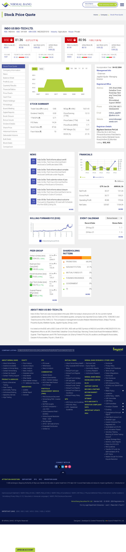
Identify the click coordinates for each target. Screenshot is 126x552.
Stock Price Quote (10, 66)
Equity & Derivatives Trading (9, 384)
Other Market (27, 378)
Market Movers (47, 375)
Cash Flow (7, 97)
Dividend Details (9, 124)
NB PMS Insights (48, 404)
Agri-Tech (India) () (38, 282)
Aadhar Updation (117, 493)
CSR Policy (109, 401)
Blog (87, 383)
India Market (27, 376)
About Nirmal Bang (9, 363)
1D (68, 68)
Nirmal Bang (16, 5)
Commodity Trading (9, 390)
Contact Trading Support (11, 376)
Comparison (8, 147)
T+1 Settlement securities (31, 383)
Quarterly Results (9, 86)
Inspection (109, 393)
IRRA (86, 413)
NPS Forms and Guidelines (75, 402)
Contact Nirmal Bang (10, 371)
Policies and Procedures (113, 368)
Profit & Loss (8, 82)
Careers (88, 395)
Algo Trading (7, 397)
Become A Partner (92, 389)
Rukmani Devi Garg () (35, 265)
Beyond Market (91, 392)
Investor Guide (50, 479)
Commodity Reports (92, 368)
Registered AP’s (110, 424)
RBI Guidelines (110, 447)
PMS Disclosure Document (51, 397)
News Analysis (27, 371)
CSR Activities (111, 404)
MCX (31, 511)
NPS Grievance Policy (112, 383)
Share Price (7, 128)
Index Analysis (27, 368)
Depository (27, 479)
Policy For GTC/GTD (112, 444)
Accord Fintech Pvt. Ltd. (116, 521)
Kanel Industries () (38, 274)
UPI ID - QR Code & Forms (51, 424)
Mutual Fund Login (72, 371)
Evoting (108, 410)
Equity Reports (90, 366)
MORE (71, 209)
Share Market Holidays (30, 380)
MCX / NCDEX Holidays (50, 380)
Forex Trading (7, 387)
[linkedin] (62, 466)
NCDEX (48, 511)
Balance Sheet (8, 78)
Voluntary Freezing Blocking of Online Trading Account (114, 434)
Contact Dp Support (9, 373)
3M (75, 68)
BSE (34, 69)
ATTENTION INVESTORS (11, 479)
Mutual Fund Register (73, 373)
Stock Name (89, 4)
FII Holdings (7, 105)
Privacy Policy (110, 366)
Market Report (27, 392)
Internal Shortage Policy (113, 439)
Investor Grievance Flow (113, 422)
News (5, 74)
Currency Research (92, 371)
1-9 (73, 350)
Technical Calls (90, 363)
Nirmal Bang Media (92, 377)
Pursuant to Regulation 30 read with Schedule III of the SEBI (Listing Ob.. (52, 202)
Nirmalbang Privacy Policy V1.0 (12, 496)
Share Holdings (9, 101)
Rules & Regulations (112, 373)
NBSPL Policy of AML (27, 493)
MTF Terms (109, 454)
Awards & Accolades (9, 366)
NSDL (42, 511)
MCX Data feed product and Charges (50, 384)
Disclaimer (109, 363)
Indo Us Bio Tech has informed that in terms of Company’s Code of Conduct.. (51, 192)
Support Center (91, 386)
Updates (25, 390)
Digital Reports (8, 112)
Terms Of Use (110, 371)
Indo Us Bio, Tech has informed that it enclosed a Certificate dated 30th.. (49, 162)
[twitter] (59, 466)
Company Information (11, 70)
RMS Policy (110, 391)
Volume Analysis (28, 366)
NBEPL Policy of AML (43, 493)
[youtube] (66, 466)
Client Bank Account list (113, 417)
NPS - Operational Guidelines (71, 408)
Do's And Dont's (91, 401)
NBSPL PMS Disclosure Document (61, 496)
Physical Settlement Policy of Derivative (97, 493)
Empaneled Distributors (50, 426)
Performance (47, 366)
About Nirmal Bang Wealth (74, 363)
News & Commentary (49, 377)
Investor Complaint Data (93, 406)
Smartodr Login (111, 420)
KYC (40, 479)
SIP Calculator (70, 380)
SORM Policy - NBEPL (113, 396)
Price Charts (8, 93)
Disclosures (109, 376)
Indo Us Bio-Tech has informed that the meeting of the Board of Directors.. (49, 182)
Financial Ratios (9, 89)
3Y (83, 68)
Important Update (92, 410)
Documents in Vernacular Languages (36, 496)
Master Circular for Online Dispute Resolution (114, 458)
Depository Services (9, 395)
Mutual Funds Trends (73, 385)
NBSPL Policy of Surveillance (61, 493)
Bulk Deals (7, 139)
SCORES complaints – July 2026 (50, 408)
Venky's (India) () (37, 256)
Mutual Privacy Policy (73, 395)
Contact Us (46, 429)
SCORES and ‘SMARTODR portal (114, 387)
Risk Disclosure (110, 378)
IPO (35, 479)
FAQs (68, 376)
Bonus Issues (8, 120)
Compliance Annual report (113, 413)
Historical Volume (10, 131)
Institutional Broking (9, 392)
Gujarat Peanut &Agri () (35, 291)
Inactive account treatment (10, 493)
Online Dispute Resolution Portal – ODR (51, 418)
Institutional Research (93, 373)
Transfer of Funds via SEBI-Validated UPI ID (113, 450)
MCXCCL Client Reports (113, 442)
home (96, 15)
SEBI (17, 511)
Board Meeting (8, 109)
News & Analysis (48, 368)
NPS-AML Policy (71, 405)
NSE (41, 69)
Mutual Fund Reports (73, 388)
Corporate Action (28, 373)
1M (71, 68)
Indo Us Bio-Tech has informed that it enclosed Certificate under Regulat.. (50, 172)
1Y (79, 68)
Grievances (109, 380)
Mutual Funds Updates (73, 383)
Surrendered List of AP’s (113, 427)
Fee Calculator (47, 421)
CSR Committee (111, 398)
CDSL (36, 511)
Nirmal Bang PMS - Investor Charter (51, 400)
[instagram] (69, 466)
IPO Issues (46, 363)
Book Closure (8, 116)
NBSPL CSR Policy (78, 493)
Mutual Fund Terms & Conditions (73, 392)
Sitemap (88, 398)
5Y (86, 68)
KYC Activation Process (113, 429)
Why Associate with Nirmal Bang (75, 367)
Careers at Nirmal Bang (10, 368)
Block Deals (7, 143)
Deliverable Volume (10, 135)
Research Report (90, 6)
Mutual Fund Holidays (73, 378)
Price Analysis (27, 363)
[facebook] (56, 466)
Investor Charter (112, 407)
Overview (26, 395)
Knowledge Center (92, 380)
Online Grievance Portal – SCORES (51, 413)
